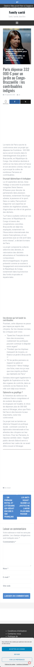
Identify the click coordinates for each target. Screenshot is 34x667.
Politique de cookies (10, 664)
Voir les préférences (17, 660)
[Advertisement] (17, 124)
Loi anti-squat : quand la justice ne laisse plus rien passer (24, 505)
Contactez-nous (14, 634)
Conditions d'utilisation (17, 631)
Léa (19, 94)
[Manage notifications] (29, 662)
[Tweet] (25, 102)
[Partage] (14, 102)
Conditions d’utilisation (22, 664)
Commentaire (9, 542)
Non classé (7, 488)
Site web (6, 586)
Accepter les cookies (17, 649)
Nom (5, 568)
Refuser (17, 654)
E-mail (6, 577)
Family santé (17, 12)
